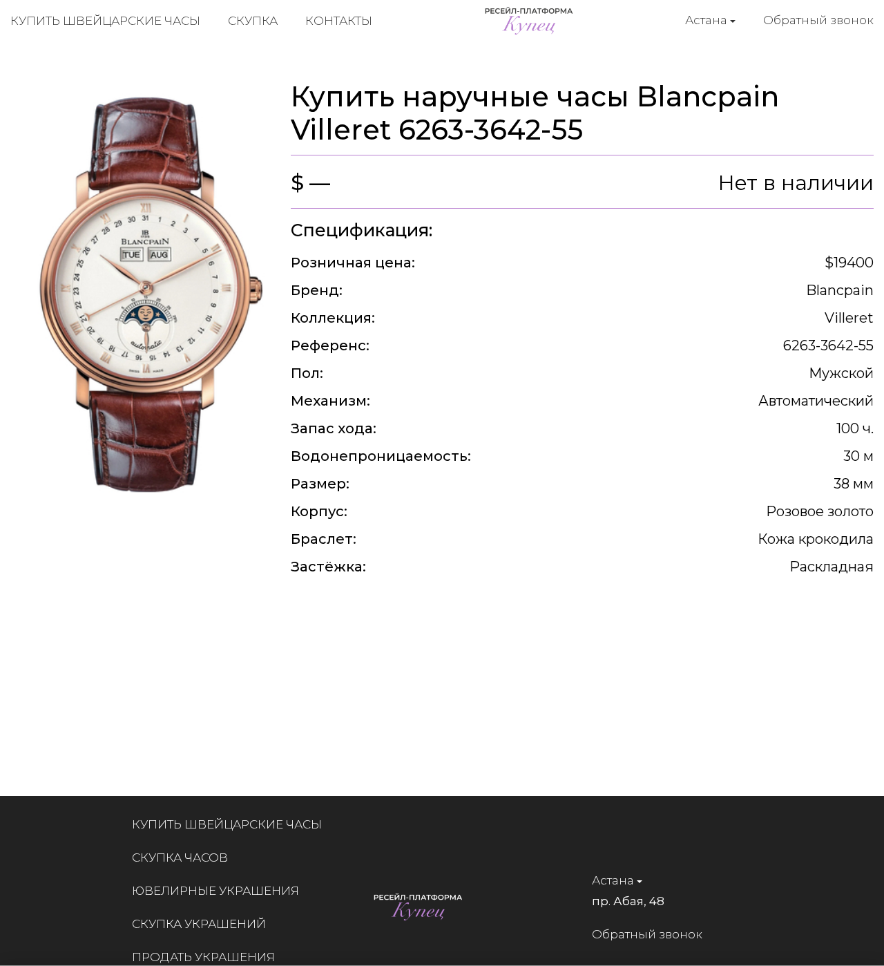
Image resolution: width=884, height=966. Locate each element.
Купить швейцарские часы (105, 21)
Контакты (338, 21)
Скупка (253, 21)
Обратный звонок (818, 20)
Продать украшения (203, 957)
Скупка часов (180, 857)
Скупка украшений (199, 924)
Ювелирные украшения (215, 891)
